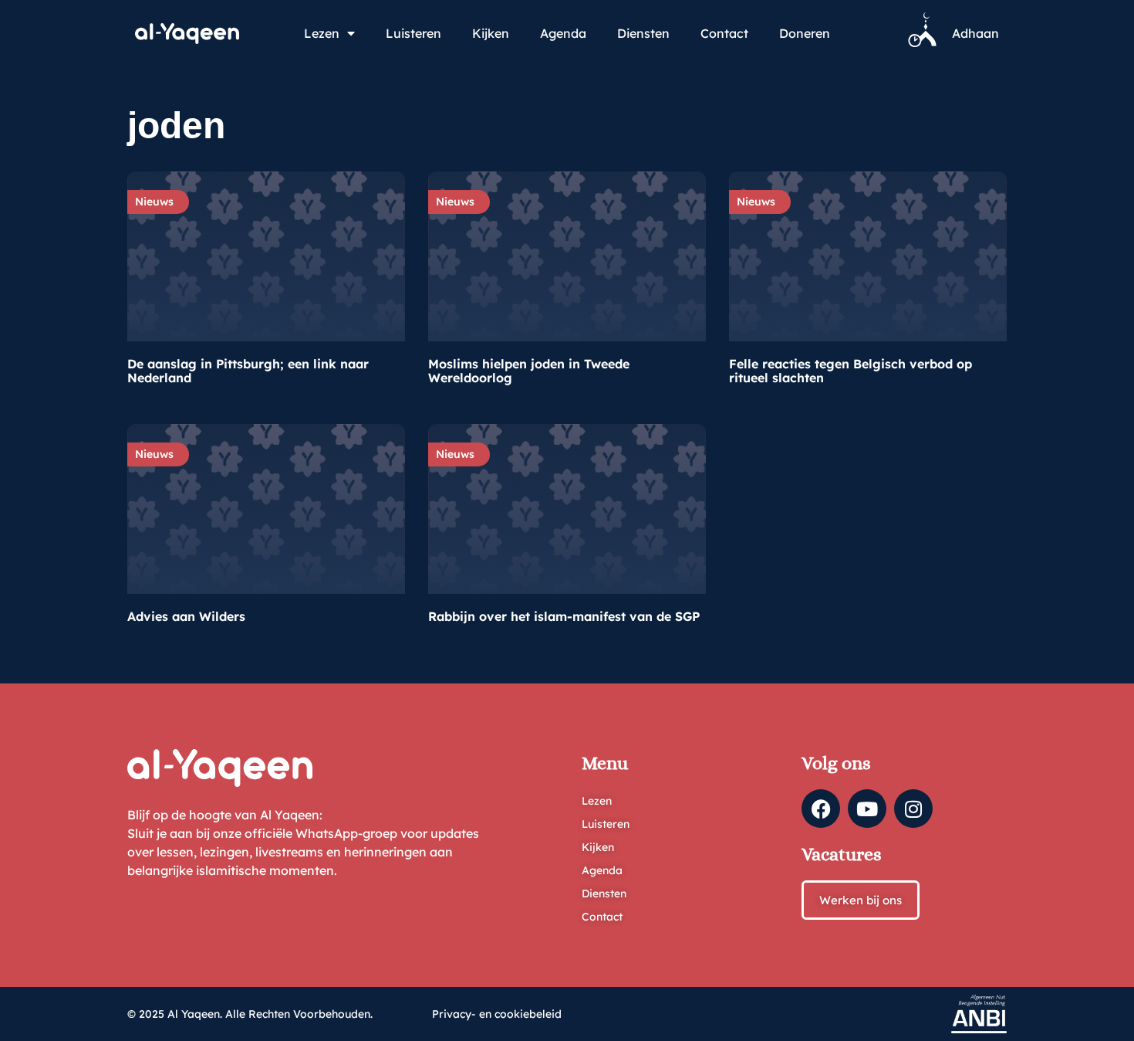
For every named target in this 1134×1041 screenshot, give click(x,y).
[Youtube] (867, 808)
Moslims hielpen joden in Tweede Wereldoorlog (528, 370)
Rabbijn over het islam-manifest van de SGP (564, 616)
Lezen (321, 33)
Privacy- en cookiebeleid (497, 1014)
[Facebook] (821, 808)
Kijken (490, 33)
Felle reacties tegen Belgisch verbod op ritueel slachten (850, 370)
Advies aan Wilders (186, 616)
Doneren (804, 33)
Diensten (643, 33)
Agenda (563, 33)
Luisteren (413, 33)
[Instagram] (913, 808)
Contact (724, 33)
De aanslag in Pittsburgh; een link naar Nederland (248, 370)
